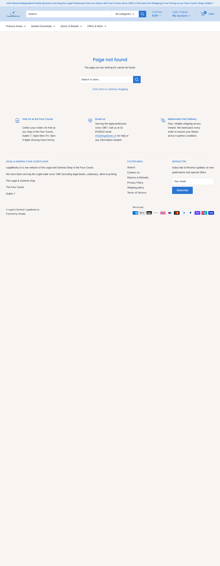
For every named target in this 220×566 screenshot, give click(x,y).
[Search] (142, 14)
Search (131, 167)
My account (180, 15)
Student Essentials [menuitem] (41, 26)
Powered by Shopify (16, 213)
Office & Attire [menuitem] (95, 26)
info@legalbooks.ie (105, 135)
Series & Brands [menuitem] (69, 26)
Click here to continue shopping (110, 89)
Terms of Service (136, 192)
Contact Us (133, 172)
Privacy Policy (135, 182)
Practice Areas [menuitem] (14, 26)
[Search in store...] (137, 79)
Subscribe (182, 190)
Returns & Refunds (137, 177)
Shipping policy (135, 187)
